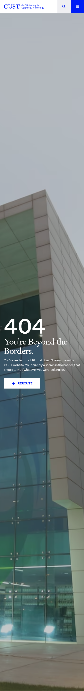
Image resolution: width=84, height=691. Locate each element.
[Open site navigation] (77, 6)
